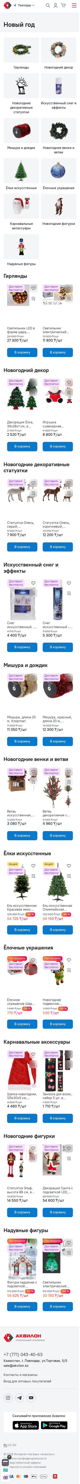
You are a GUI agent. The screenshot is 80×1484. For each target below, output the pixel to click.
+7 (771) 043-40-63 (23, 1354)
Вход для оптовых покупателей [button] (27, 1381)
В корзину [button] (22, 352)
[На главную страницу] (25, 1337)
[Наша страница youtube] (31, 1397)
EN (14, 1445)
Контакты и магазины (21, 1375)
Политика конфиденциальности (25, 1458)
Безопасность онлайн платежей (25, 1467)
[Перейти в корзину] (64, 5)
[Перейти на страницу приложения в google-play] (54, 1426)
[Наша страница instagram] (8, 1397)
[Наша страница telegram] (19, 1397)
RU (5, 1445)
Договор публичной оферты (22, 1462)
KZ (10, 1445)
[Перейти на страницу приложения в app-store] (25, 1426)
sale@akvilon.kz (16, 1366)
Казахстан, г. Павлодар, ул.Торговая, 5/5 (35, 1361)
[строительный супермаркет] (8, 5)
